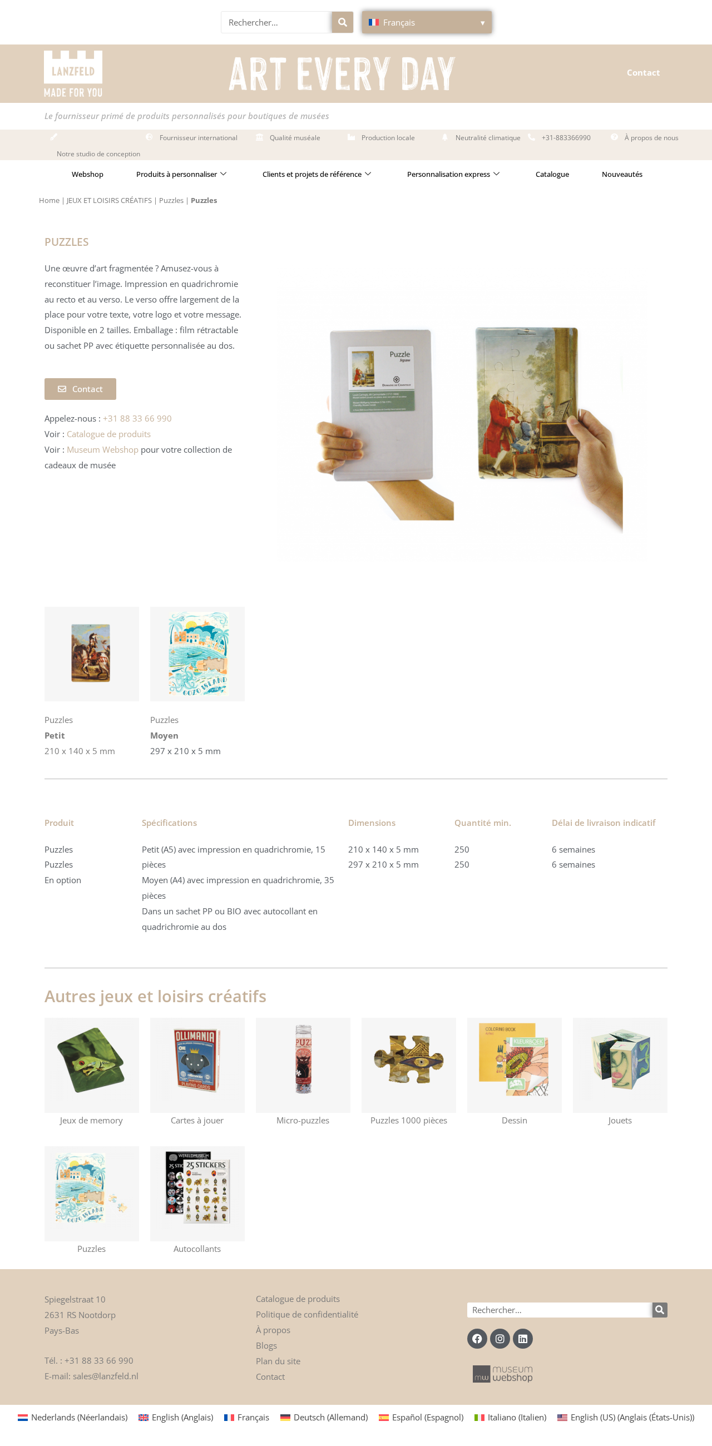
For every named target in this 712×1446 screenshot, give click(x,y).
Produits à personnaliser (176, 174)
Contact (643, 72)
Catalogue (552, 174)
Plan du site (278, 1360)
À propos (273, 1329)
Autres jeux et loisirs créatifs (155, 996)
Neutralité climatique (488, 137)
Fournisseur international (199, 137)
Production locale (388, 137)
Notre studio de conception (98, 154)
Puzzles (171, 200)
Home (49, 200)
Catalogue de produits (298, 1298)
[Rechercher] (342, 22)
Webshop (87, 174)
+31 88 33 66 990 (99, 1360)
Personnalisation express (448, 174)
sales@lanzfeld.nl (106, 1375)
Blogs (266, 1345)
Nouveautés (622, 174)
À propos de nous (652, 137)
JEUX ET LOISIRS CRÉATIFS (109, 200)
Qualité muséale (295, 137)
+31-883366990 (566, 137)
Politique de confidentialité (307, 1314)
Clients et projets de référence (312, 174)
